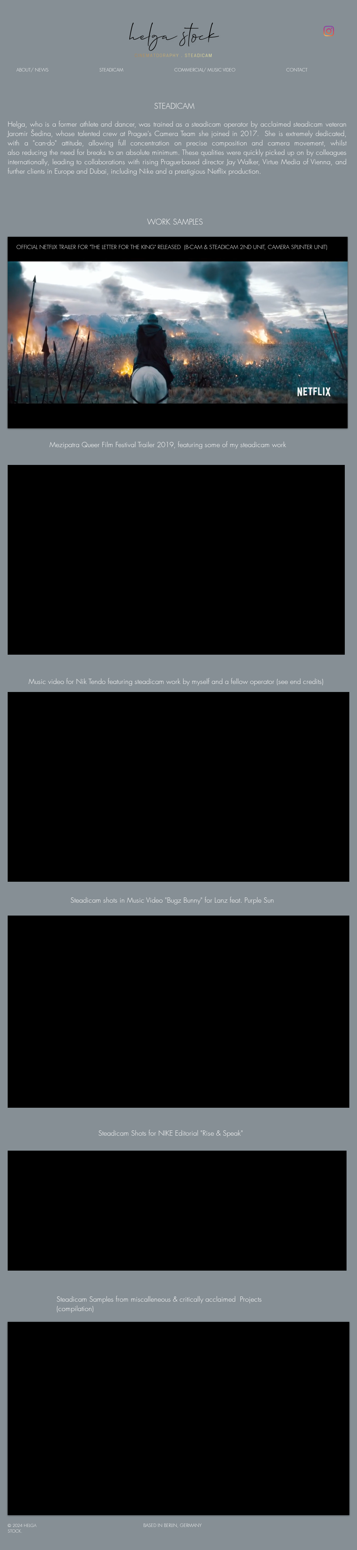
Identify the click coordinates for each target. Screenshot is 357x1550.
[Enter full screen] (338, 418)
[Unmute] (28, 418)
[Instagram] (329, 31)
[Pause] (16, 418)
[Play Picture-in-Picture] (326, 418)
